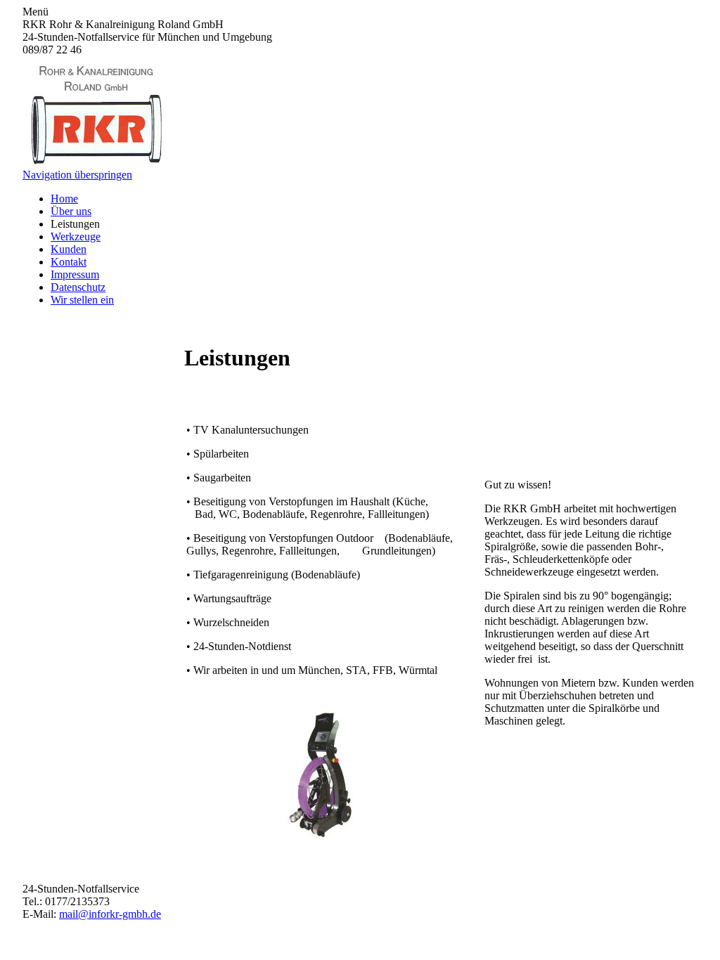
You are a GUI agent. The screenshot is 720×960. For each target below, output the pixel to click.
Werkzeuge (76, 236)
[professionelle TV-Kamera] (321, 835)
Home (64, 199)
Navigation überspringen (77, 175)
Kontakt (68, 262)
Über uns (71, 211)
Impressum (75, 274)
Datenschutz (78, 287)
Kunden (68, 249)
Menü (35, 12)
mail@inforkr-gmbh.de (110, 914)
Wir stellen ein (82, 300)
